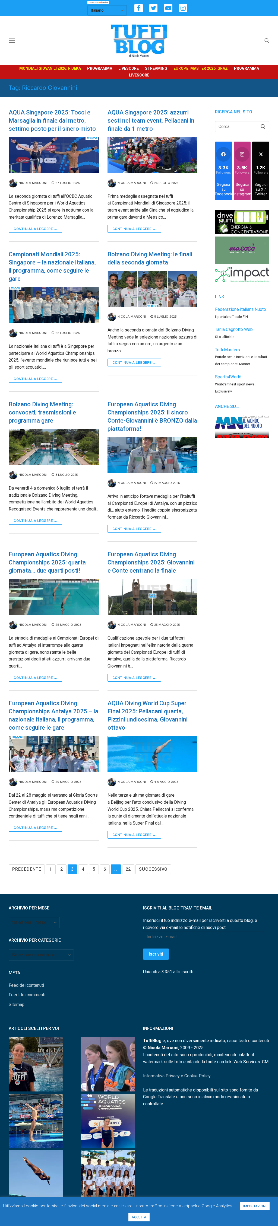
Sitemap (16, 1004)
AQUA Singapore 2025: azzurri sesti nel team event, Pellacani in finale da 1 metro (151, 120)
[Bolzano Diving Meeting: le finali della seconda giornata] (153, 289)
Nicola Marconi (33, 183)
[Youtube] (168, 8)
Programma (99, 68)
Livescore (128, 68)
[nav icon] (12, 40)
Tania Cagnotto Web (234, 329)
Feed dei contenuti (26, 985)
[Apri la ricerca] (266, 40)
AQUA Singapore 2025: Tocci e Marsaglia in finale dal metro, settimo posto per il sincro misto (52, 120)
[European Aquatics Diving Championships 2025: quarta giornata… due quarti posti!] (54, 597)
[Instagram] (183, 8)
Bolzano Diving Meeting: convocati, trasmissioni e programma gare (42, 412)
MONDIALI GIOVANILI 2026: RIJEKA (50, 68)
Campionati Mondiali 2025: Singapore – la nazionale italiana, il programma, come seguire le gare (52, 266)
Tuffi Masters (227, 349)
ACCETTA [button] (139, 1217)
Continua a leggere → (35, 229)
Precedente (26, 869)
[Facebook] (138, 8)
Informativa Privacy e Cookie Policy (177, 1075)
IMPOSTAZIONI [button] (254, 1206)
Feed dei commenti (27, 994)
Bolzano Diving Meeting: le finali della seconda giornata (150, 258)
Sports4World (228, 376)
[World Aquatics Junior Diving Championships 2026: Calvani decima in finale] (108, 1122)
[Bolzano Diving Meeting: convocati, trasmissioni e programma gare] (54, 447)
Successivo (153, 869)
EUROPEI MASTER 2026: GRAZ (200, 68)
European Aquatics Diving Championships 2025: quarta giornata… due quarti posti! (47, 562)
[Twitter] (153, 8)
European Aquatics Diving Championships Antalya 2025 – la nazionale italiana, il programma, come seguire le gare (53, 715)
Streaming (156, 68)
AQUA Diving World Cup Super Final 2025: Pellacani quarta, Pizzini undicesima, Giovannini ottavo (148, 715)
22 (128, 869)
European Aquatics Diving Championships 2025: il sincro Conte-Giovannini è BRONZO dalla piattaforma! (152, 416)
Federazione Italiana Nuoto (240, 309)
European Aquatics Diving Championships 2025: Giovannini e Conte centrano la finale (151, 562)
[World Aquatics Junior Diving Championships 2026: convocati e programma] (108, 1178)
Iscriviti (156, 954)
